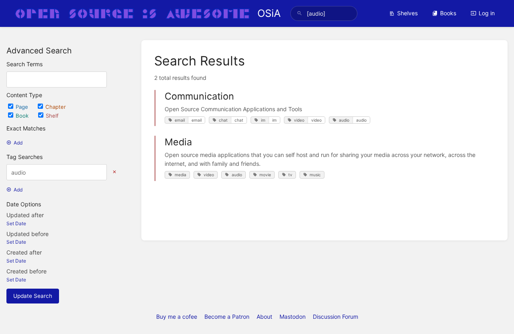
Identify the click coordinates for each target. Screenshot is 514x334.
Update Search (32, 296)
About (264, 316)
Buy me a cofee (176, 316)
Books (448, 13)
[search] (323, 13)
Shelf (52, 115)
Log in (487, 13)
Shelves (407, 13)
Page (23, 107)
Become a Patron (226, 316)
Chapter (55, 107)
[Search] (299, 13)
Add (18, 143)
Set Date (16, 223)
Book (23, 115)
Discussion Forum (335, 316)
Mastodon (292, 316)
